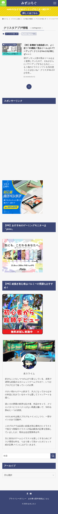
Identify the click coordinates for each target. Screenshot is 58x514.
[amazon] (27, 493)
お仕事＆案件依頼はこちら (38, 499)
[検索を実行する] (53, 456)
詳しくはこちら (30, 13)
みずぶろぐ (29, 3)
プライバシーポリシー (17, 499)
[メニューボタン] (55, 3)
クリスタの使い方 (12, 34)
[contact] (30, 493)
